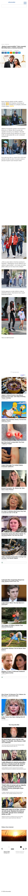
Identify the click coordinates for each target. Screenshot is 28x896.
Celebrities (16, 50)
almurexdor (11, 2)
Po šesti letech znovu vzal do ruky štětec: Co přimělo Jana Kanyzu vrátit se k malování (14, 741)
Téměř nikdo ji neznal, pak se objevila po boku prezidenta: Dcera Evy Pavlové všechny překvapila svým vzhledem (14, 787)
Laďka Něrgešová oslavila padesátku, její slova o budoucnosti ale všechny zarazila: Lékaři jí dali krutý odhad (14, 763)
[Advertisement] (14, 25)
